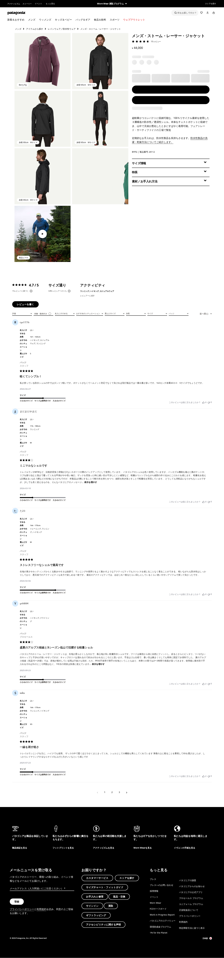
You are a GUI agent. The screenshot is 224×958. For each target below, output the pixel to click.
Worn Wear (155, 902)
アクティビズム (13, 3)
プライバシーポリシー (22, 909)
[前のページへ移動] (97, 792)
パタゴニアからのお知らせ (192, 886)
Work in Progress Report (162, 914)
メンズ (31, 19)
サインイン (92, 905)
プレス (153, 878)
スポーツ (114, 19)
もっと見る (50, 3)
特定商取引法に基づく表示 (192, 927)
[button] (42, 61)
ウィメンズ (45, 19)
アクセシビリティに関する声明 (103, 924)
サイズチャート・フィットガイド (104, 887)
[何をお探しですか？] (184, 13)
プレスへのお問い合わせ (161, 885)
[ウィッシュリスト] (201, 13)
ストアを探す (210, 3)
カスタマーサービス (97, 877)
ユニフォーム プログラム (191, 904)
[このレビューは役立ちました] (203, 684)
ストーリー (27, 3)
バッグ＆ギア (83, 19)
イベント (38, 3)
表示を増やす (90, 482)
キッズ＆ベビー (63, 19)
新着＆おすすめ (15, 19)
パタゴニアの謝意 (187, 880)
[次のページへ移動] (127, 792)
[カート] (214, 13)
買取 (110, 905)
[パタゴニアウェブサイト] (16, 13)
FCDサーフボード (158, 908)
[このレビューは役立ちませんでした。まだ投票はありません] (209, 402)
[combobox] (22, 313)
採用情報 (154, 891)
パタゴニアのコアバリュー (162, 920)
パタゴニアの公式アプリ (191, 892)
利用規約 (41, 909)
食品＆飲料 (100, 19)
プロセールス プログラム (191, 898)
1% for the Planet (158, 932)
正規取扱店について (188, 910)
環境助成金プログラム (160, 926)
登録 (16, 901)
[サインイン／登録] (207, 13)
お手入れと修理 (94, 896)
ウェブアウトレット (134, 19)
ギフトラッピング (96, 915)
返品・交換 (119, 896)
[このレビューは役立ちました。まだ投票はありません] (203, 402)
